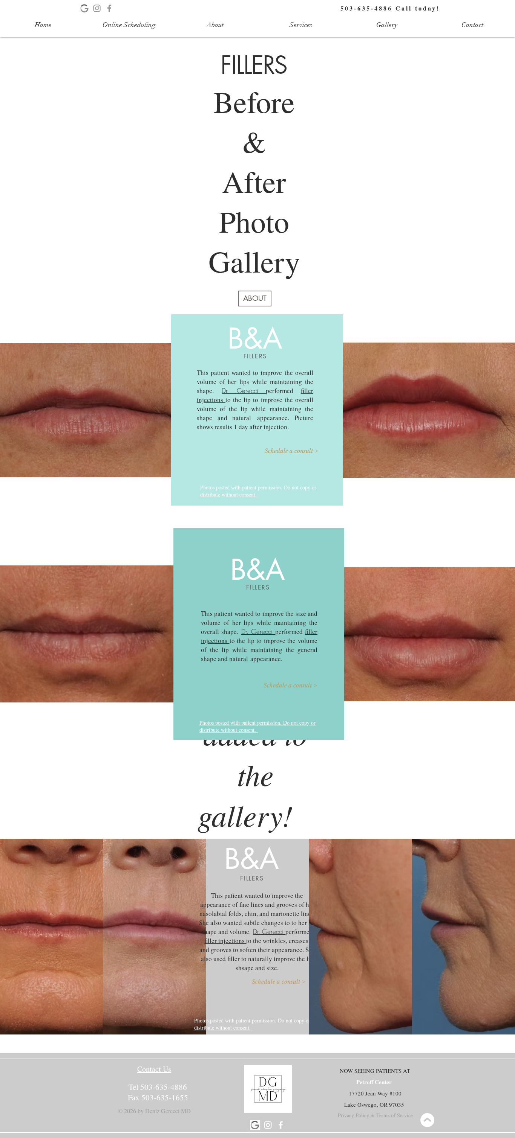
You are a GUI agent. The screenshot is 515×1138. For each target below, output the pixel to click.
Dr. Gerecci (244, 390)
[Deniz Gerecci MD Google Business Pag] (84, 8)
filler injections (225, 940)
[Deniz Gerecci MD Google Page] (255, 1125)
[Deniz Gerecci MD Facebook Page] (109, 8)
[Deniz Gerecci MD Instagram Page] (97, 8)
